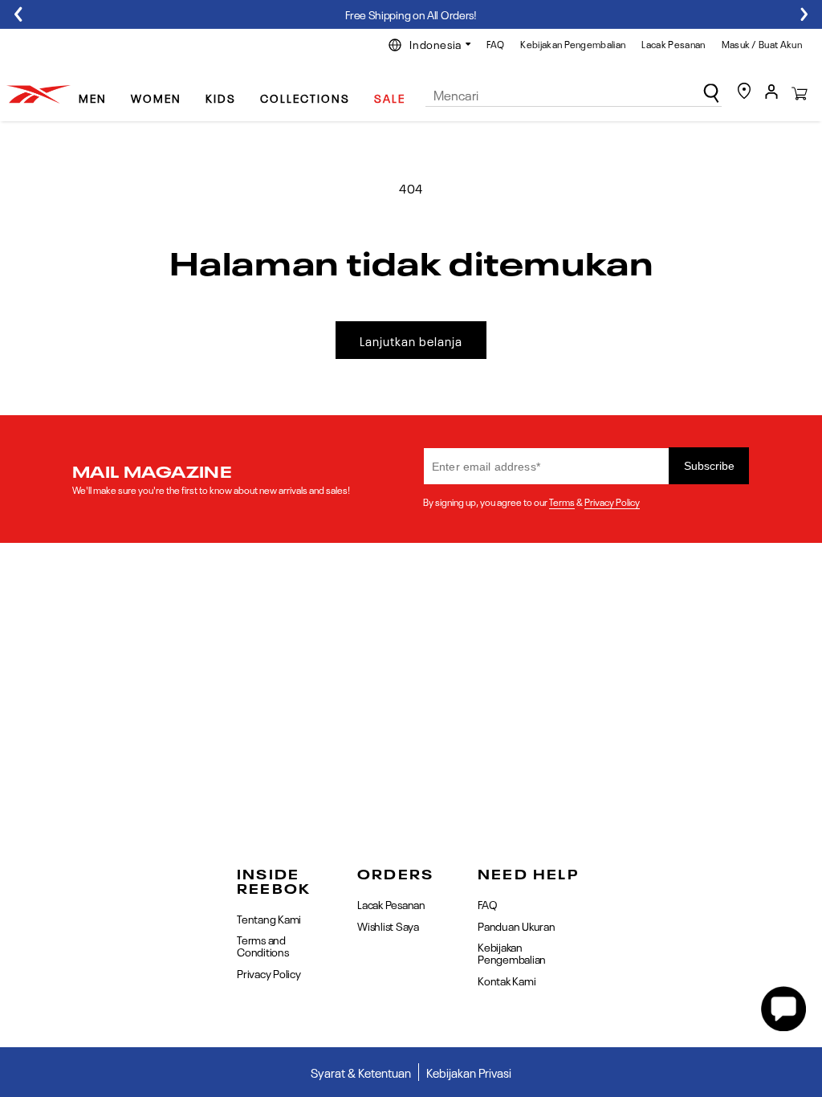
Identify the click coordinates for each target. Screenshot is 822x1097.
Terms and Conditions (263, 945)
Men (93, 97)
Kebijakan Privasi (468, 1072)
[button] (99, 91)
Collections (305, 97)
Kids (221, 97)
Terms (562, 501)
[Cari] (711, 93)
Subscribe (709, 465)
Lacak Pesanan (673, 43)
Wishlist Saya (388, 925)
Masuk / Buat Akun (762, 43)
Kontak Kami (506, 980)
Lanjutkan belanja (411, 340)
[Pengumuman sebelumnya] (18, 14)
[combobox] (573, 95)
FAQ (495, 43)
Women (156, 97)
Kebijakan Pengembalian (572, 43)
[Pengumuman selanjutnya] (804, 14)
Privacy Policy (612, 501)
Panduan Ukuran (516, 925)
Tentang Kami (269, 919)
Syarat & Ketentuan (361, 1072)
